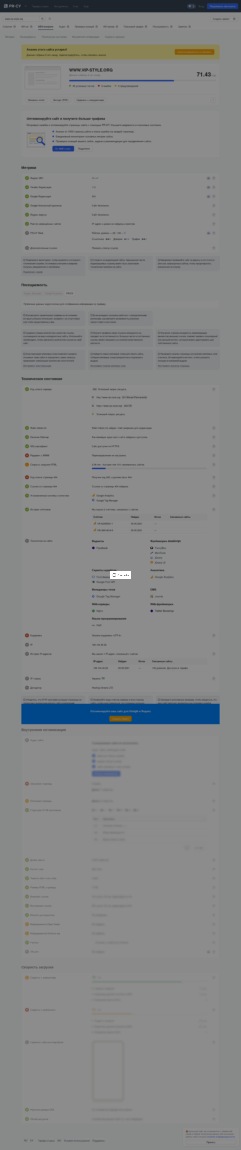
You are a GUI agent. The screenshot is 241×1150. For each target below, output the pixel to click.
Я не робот (123, 575)
